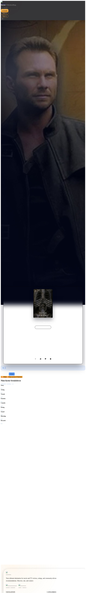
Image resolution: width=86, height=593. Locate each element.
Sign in (4, 13)
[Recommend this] (40, 359)
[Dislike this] (45, 359)
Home (35, 322)
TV (6, 5)
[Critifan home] (43, 2)
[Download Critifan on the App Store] (11, 586)
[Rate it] (50, 359)
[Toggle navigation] (2, 19)
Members (10, 5)
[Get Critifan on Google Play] (24, 586)
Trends (4, 10)
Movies (3, 5)
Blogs (14, 5)
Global (12, 374)
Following (5, 374)
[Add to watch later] (35, 359)
